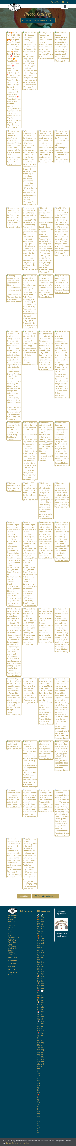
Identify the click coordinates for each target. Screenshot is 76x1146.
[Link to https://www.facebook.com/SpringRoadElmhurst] (21, 911)
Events (12, 940)
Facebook (28, 911)
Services (11, 929)
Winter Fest (12, 954)
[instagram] (67, 2)
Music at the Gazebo (12, 949)
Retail (10, 933)
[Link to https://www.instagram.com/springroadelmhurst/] (38, 911)
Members (13, 915)
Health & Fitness (11, 926)
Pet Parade (12, 946)
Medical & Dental (12, 922)
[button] (56, 927)
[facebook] (63, 2)
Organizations (13, 937)
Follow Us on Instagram (47, 896)
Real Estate (12, 935)
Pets (9, 931)
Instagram (45, 911)
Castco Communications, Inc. (17, 1143)
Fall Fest (11, 952)
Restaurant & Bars (12, 918)
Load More (24, 896)
